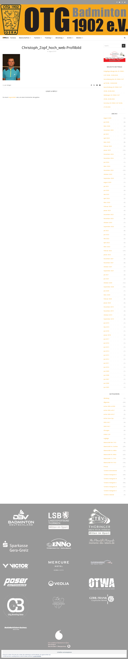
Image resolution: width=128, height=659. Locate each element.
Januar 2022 (107, 254)
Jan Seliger (8, 85)
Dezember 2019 (109, 307)
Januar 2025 (107, 150)
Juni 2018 (106, 331)
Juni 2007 (106, 379)
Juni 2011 (106, 363)
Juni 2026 (106, 122)
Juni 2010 (106, 367)
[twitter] (124, 2)
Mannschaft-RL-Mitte (110, 454)
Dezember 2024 (109, 154)
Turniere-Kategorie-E (110, 490)
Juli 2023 (106, 186)
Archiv (69, 38)
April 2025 (107, 138)
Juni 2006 (106, 383)
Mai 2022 (106, 238)
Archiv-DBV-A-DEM (109, 406)
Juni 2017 (106, 339)
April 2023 (107, 198)
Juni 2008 (106, 375)
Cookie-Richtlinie (37, 656)
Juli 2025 (106, 134)
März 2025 (107, 142)
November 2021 (109, 263)
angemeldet (12, 97)
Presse (106, 466)
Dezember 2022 (109, 214)
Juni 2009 (106, 371)
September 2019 (109, 319)
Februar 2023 (108, 206)
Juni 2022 (106, 234)
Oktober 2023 (108, 174)
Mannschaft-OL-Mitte (110, 450)
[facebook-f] (117, 2)
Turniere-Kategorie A (110, 474)
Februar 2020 (108, 299)
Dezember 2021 (109, 258)
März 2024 (107, 166)
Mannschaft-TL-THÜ (110, 458)
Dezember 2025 (109, 130)
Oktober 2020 (108, 283)
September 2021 (109, 271)
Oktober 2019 (108, 315)
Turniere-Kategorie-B (110, 478)
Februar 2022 (108, 250)
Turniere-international (110, 470)
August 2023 (107, 182)
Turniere (37, 38)
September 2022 (109, 226)
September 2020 (109, 287)
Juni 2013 (106, 355)
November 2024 (109, 158)
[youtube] (119, 2)
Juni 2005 (106, 387)
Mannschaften (24, 38)
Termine (13, 38)
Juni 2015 (106, 347)
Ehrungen (106, 430)
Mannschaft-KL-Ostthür (111, 446)
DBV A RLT (107, 422)
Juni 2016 (106, 343)
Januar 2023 (107, 210)
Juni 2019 (106, 323)
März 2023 (107, 202)
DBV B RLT (107, 426)
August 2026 (107, 118)
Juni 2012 (106, 359)
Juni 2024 (106, 162)
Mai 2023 (106, 194)
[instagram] (122, 2)
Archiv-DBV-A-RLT (109, 410)
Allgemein (106, 402)
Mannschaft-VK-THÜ (110, 462)
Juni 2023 (106, 190)
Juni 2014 (106, 351)
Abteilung (59, 38)
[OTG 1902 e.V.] (64, 19)
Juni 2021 (106, 279)
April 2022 (107, 242)
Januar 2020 (107, 303)
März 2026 (107, 126)
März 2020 (107, 295)
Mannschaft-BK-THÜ (110, 442)
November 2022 (109, 218)
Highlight (106, 438)
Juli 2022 (106, 230)
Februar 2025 (108, 146)
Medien (79, 38)
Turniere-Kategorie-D (110, 486)
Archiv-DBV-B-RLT (109, 414)
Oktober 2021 (108, 267)
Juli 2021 (106, 275)
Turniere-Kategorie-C (110, 482)
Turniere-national (109, 494)
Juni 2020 (106, 291)
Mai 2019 (106, 327)
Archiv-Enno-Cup (108, 418)
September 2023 (109, 178)
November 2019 (109, 311)
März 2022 (107, 246)
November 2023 (109, 170)
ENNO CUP (107, 434)
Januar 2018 (107, 335)
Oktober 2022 (108, 222)
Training (48, 38)
